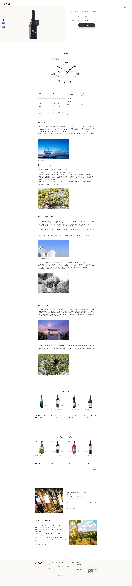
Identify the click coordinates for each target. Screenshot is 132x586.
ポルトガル (59, 570)
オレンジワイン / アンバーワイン (50, 571)
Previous (62, 7)
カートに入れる (87, 25)
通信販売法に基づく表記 (91, 566)
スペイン (58, 568)
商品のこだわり (80, 564)
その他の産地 (59, 575)
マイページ (89, 564)
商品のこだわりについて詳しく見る (40, 544)
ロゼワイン (49, 568)
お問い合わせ (79, 569)
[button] (119, 4)
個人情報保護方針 (90, 567)
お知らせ (78, 562)
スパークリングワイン (50, 564)
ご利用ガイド (66, 555)
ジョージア (59, 573)
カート (89, 562)
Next (61, 7)
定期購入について (70, 566)
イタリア (58, 566)
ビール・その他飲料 (70, 562)
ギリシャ (58, 564)
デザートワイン (49, 574)
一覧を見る (94, 469)
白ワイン (48, 566)
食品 (67, 564)
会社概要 (78, 567)
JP (116, 3)
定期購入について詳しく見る (70, 508)
